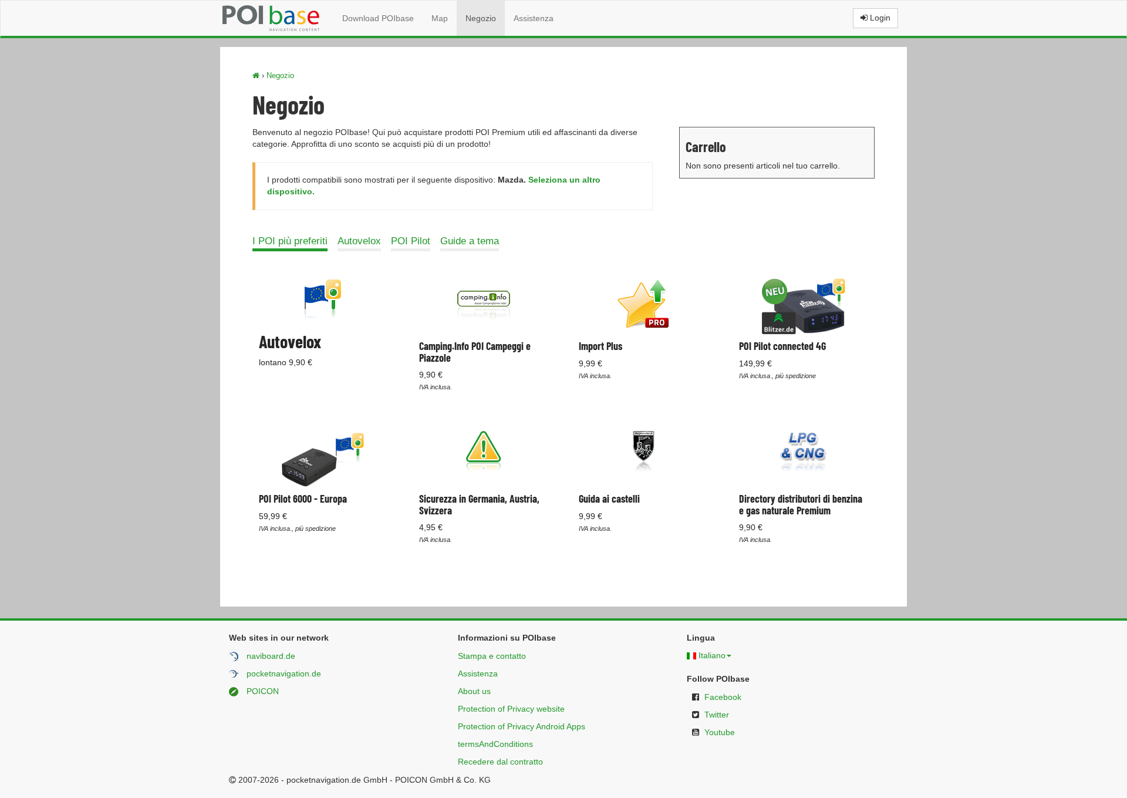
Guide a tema (469, 241)
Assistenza (534, 18)
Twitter (716, 714)
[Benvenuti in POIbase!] (255, 75)
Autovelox (359, 241)
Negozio (480, 18)
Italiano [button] (712, 655)
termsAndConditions (495, 744)
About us (474, 691)
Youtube (719, 732)
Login (879, 17)
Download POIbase (378, 18)
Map (439, 18)
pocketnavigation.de (284, 673)
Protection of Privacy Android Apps (521, 726)
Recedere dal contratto (500, 761)
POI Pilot (410, 241)
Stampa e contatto (492, 656)
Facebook (722, 697)
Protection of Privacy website (511, 708)
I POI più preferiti (290, 241)
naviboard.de (271, 656)
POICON (263, 691)
